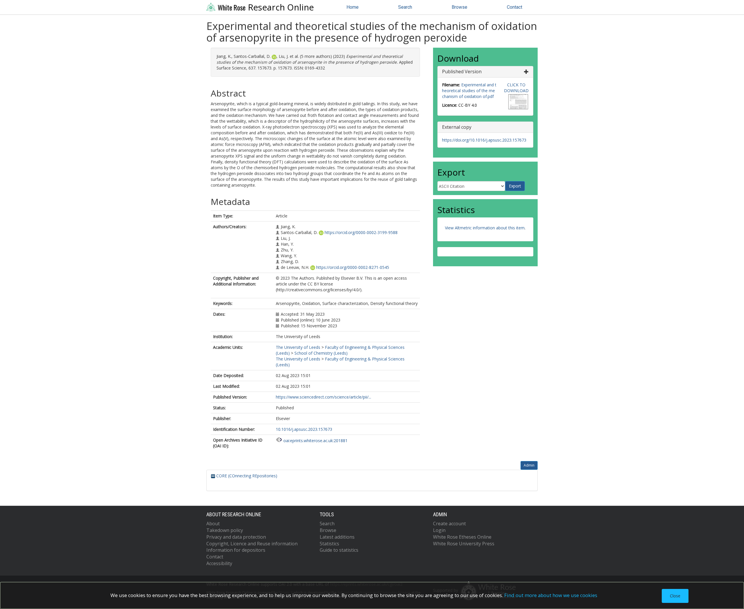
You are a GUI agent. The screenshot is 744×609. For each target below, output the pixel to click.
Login (439, 530)
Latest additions (337, 537)
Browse (459, 7)
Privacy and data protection (236, 537)
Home (352, 7)
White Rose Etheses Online (462, 537)
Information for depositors (235, 550)
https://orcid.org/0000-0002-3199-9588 (361, 232)
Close (675, 596)
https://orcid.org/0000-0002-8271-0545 (352, 267)
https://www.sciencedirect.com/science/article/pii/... (323, 397)
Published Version (462, 71)
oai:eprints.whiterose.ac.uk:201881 (315, 440)
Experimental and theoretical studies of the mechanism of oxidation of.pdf (469, 90)
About (213, 523)
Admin (529, 465)
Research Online (266, 7)
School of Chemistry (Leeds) (321, 353)
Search (405, 7)
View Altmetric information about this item (485, 228)
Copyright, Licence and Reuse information (252, 543)
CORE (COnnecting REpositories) (246, 475)
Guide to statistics (339, 550)
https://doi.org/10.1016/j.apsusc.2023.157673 (484, 140)
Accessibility (219, 563)
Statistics (329, 543)
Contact (514, 7)
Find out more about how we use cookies (550, 595)
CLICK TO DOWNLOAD (516, 87)
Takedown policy (224, 530)
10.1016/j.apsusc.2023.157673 (304, 429)
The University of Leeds (298, 347)
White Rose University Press (463, 543)
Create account (449, 523)
